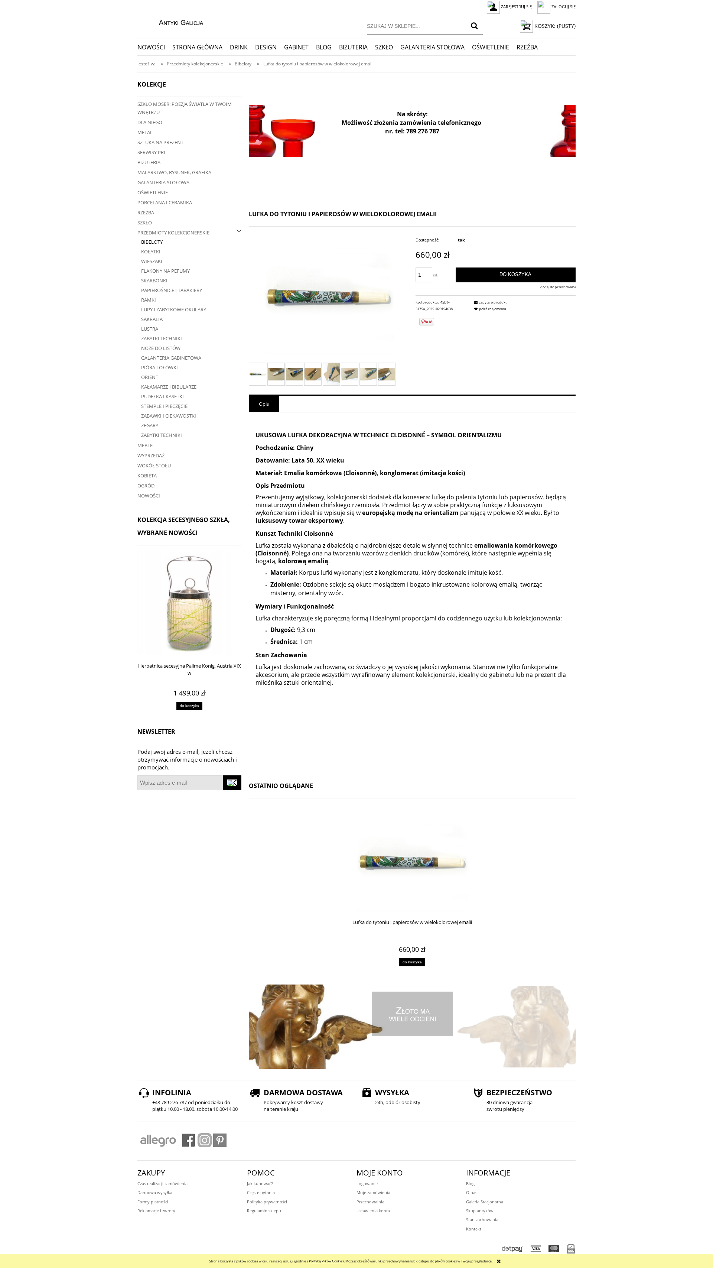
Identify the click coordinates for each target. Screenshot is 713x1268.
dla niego (149, 122)
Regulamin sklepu (264, 1210)
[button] (489, 302)
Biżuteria (148, 162)
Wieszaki (151, 261)
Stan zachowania (482, 1219)
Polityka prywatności (267, 1201)
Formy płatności (152, 1201)
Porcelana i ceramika (164, 202)
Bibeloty (152, 242)
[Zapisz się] (232, 782)
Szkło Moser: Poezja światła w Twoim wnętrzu (184, 108)
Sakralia (152, 319)
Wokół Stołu (154, 465)
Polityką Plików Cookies (326, 1261)
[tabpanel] (412, 593)
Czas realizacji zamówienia (162, 1183)
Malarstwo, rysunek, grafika (174, 172)
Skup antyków (480, 1210)
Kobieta (147, 475)
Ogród (145, 485)
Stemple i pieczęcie (164, 406)
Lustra (149, 328)
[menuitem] (154, 47)
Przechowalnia (370, 1201)
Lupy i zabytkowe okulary (173, 309)
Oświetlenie (152, 192)
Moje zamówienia (373, 1192)
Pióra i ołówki (159, 367)
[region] (412, 131)
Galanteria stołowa (163, 182)
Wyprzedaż (151, 455)
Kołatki (150, 251)
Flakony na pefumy (165, 270)
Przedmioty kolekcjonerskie (173, 232)
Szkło (144, 222)
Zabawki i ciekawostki (168, 415)
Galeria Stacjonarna (484, 1201)
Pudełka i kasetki (162, 396)
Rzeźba (145, 212)
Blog (470, 1183)
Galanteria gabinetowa (171, 357)
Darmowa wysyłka (154, 1192)
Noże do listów (160, 348)
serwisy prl (151, 152)
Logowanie (367, 1183)
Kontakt (473, 1229)
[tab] (264, 404)
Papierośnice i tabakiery (171, 290)
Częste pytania (261, 1192)
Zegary (149, 425)
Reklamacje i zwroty (156, 1210)
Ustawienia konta (373, 1210)
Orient (149, 377)
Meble (145, 445)
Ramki (148, 299)
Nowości (148, 495)
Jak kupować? (260, 1183)
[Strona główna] (173, 21)
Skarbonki (154, 280)
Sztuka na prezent (160, 142)
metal (145, 132)
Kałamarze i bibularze (168, 386)
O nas (471, 1192)
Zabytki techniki (161, 338)
